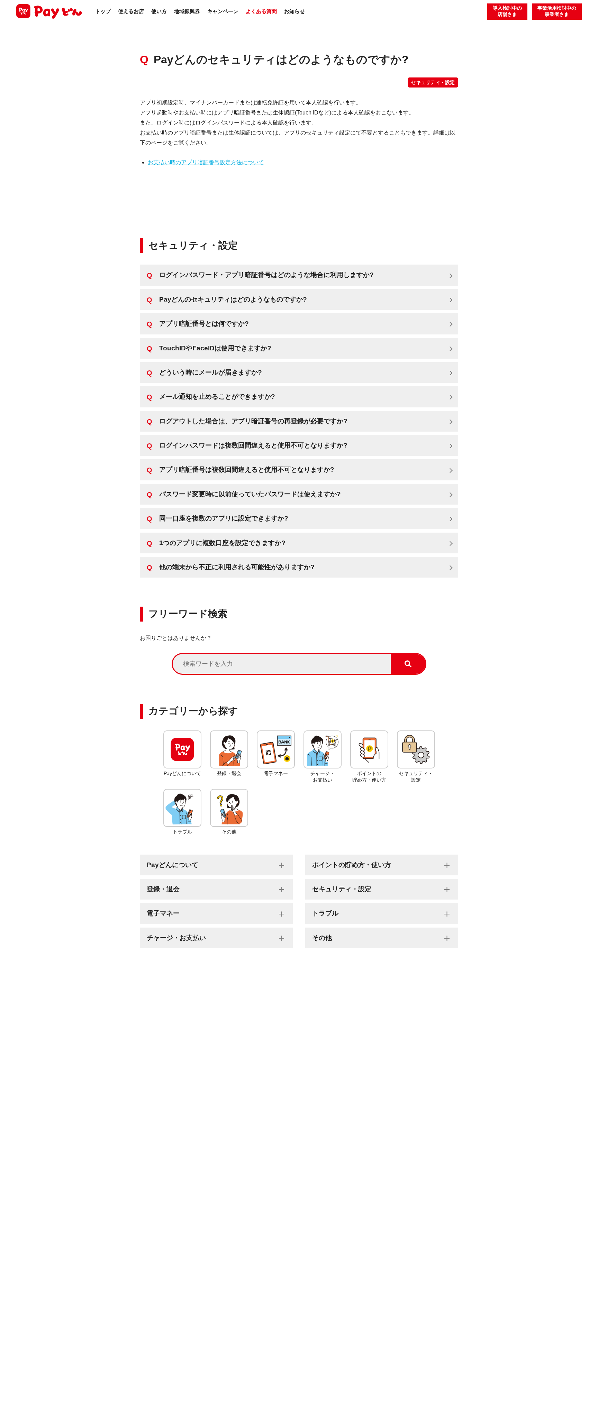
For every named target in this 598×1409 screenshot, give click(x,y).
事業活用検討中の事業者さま (556, 11)
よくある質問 (261, 11)
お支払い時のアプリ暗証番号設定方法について (206, 162)
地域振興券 (187, 11)
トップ (103, 11)
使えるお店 (131, 11)
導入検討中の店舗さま (507, 11)
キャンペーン (222, 11)
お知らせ (294, 11)
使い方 (159, 11)
